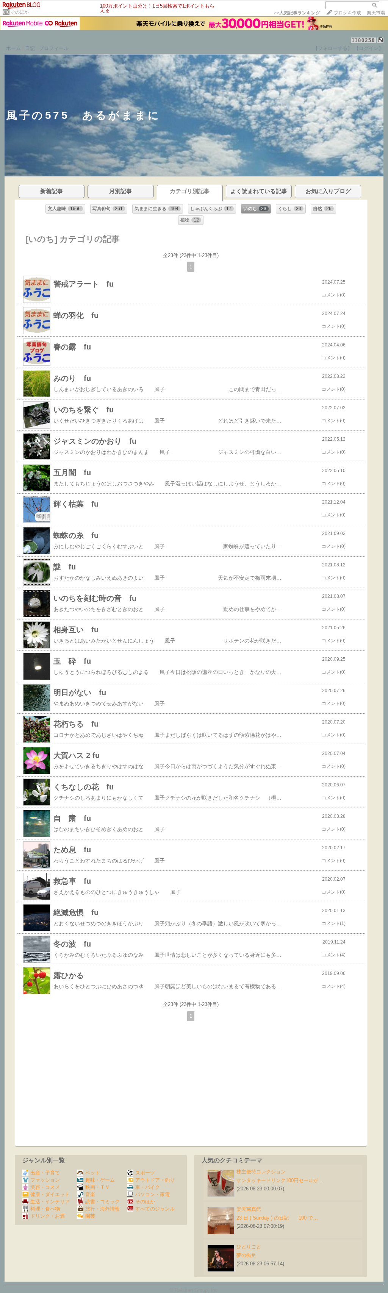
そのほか (20, 12)
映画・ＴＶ (97, 1187)
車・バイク (147, 1187)
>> (297, 13)
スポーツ (145, 1173)
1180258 (363, 40)
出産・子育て (45, 1173)
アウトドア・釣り (155, 1180)
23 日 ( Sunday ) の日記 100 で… (277, 1218)
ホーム (13, 48)
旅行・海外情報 (102, 1209)
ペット (92, 1173)
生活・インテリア (50, 1201)
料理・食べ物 (45, 1209)
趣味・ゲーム (100, 1180)
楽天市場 (376, 13)
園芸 (90, 1216)
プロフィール (54, 48)
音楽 (90, 1194)
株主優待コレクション (261, 1171)
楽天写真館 (248, 1209)
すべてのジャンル (155, 1209)
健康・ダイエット (50, 1194)
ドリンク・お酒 (47, 1216)
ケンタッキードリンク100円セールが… (279, 1180)
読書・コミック (102, 1201)
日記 (30, 48)
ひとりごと (248, 1246)
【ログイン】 (368, 48)
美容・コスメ (45, 1187)
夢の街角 (246, 1255)
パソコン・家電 (152, 1194)
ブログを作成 (347, 13)
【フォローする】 (332, 48)
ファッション (45, 1180)
